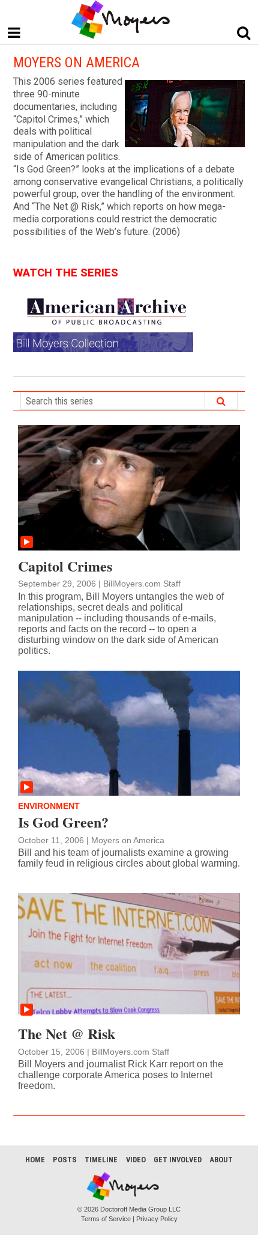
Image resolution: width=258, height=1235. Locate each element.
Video (136, 1159)
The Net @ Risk (66, 1033)
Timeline (101, 1159)
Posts (65, 1159)
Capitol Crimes (65, 565)
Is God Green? (63, 821)
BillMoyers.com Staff (142, 583)
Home (35, 1159)
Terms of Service (106, 1218)
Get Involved (178, 1159)
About (221, 1159)
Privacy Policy (157, 1218)
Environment (49, 806)
